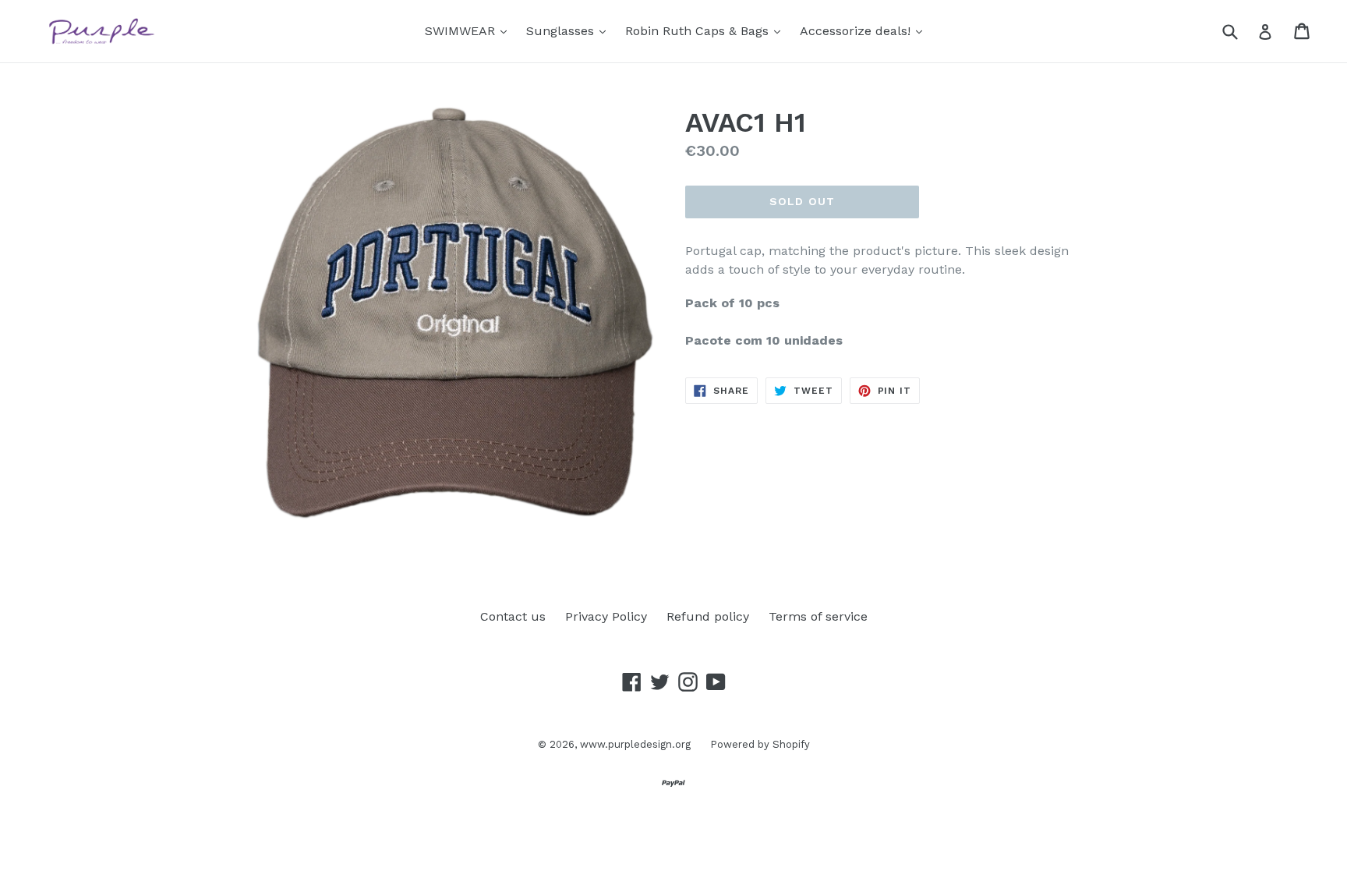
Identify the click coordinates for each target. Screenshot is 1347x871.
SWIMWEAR (469, 30)
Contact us (513, 616)
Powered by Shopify (760, 744)
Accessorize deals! (865, 30)
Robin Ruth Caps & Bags (706, 30)
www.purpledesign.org (635, 744)
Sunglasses (569, 30)
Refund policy (707, 616)
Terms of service (818, 616)
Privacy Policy (606, 616)
